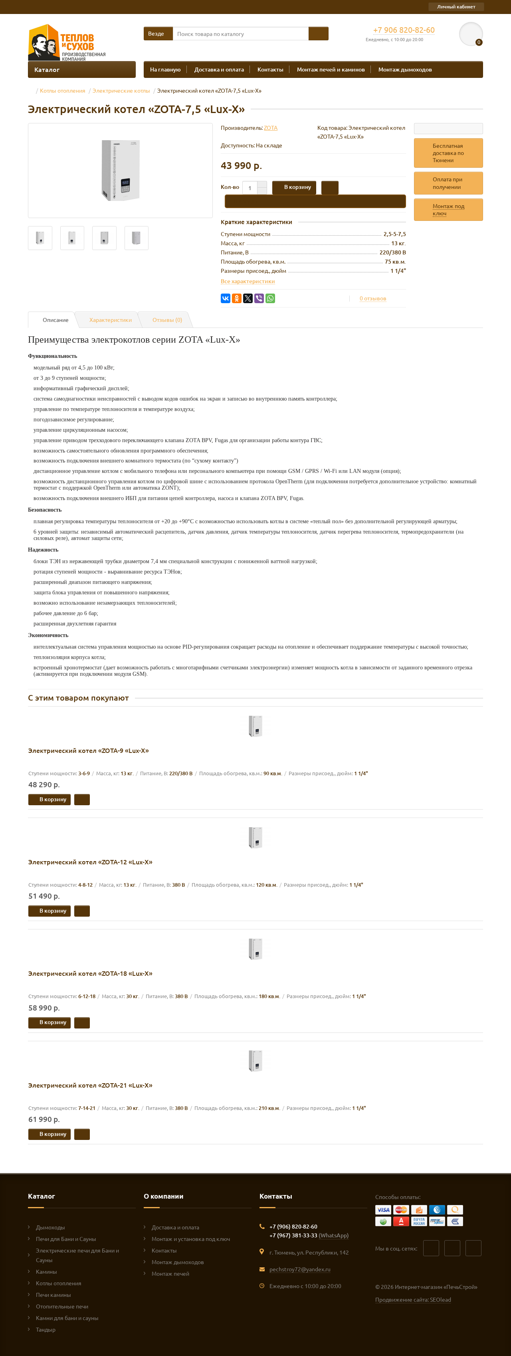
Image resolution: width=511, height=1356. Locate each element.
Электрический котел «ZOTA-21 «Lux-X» (90, 1084)
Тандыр (45, 1329)
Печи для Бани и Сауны (66, 1238)
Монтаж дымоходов (405, 69)
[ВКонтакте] (225, 298)
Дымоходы (50, 1227)
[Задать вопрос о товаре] (448, 128)
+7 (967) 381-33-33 (309, 1235)
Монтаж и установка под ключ (191, 1238)
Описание (56, 319)
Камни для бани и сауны (67, 1317)
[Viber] (259, 298)
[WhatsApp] (270, 298)
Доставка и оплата (219, 69)
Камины (46, 1271)
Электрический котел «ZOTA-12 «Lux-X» (90, 861)
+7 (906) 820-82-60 (293, 1226)
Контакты (270, 69)
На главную (165, 69)
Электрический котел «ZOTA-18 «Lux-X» (90, 973)
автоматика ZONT (155, 488)
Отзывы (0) (167, 319)
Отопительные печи (62, 1306)
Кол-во (230, 187)
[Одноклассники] (237, 298)
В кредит (246, 200)
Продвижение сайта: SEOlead (413, 1299)
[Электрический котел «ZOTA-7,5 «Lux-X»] (120, 170)
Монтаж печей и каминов (331, 69)
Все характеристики (248, 280)
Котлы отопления (58, 1283)
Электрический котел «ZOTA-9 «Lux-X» (88, 750)
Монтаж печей (170, 1273)
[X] (248, 298)
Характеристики (110, 319)
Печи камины (53, 1294)
